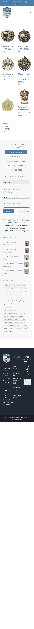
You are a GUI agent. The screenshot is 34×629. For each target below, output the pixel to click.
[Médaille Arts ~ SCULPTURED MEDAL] (24, 63)
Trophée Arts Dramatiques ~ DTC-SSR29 (24, 109)
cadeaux (12, 292)
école (5, 331)
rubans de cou (8, 322)
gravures (6, 304)
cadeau (6, 292)
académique (7, 286)
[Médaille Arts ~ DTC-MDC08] (24, 35)
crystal (24, 298)
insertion (6, 307)
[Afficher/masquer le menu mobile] (30, 13)
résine (16, 322)
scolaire (23, 322)
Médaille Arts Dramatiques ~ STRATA (7, 126)
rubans (23, 319)
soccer (6, 325)
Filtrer (8, 211)
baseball (14, 289)
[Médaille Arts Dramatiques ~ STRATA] (7, 105)
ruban (17, 319)
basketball (23, 289)
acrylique (16, 286)
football (14, 301)
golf (20, 301)
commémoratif (22, 292)
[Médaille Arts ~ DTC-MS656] (7, 63)
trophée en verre (9, 328)
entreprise (7, 301)
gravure (25, 301)
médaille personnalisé (10, 313)
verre (25, 328)
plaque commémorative (17, 316)
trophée (12, 325)
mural (13, 307)
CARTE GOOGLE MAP (27, 359)
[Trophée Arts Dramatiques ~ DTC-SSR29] (24, 96)
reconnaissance (8, 319)
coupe (25, 295)
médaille (19, 307)
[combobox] (16, 197)
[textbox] (16, 197)
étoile (10, 331)
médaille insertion (9, 310)
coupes (6, 298)
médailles (22, 313)
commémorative (8, 295)
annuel (23, 286)
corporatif (18, 295)
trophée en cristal (22, 325)
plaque (6, 316)
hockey (13, 304)
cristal (18, 298)
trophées (18, 328)
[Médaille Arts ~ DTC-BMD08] (7, 35)
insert (19, 304)
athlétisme (7, 289)
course (12, 298)
